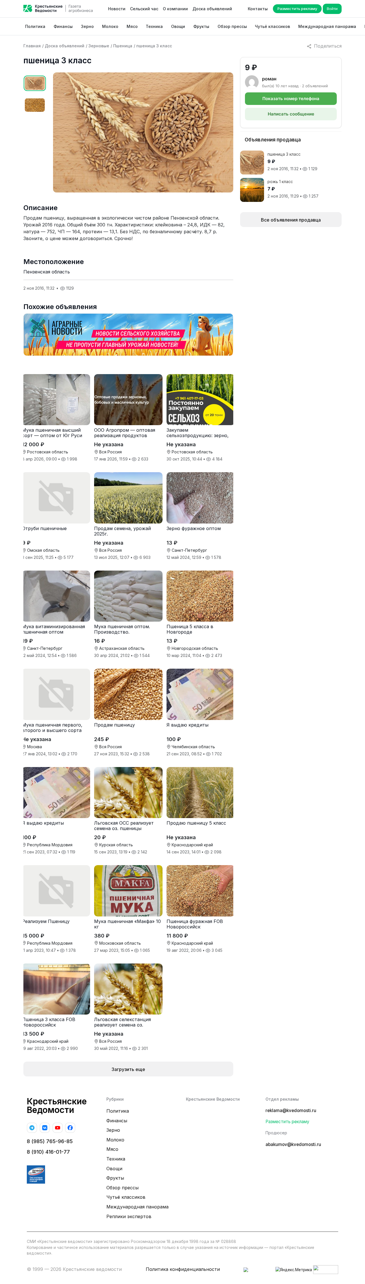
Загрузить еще (128, 1069)
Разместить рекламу (297, 8)
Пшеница (122, 45)
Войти (332, 8)
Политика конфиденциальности (183, 1269)
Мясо (132, 26)
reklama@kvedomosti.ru (290, 1110)
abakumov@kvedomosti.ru (293, 1144)
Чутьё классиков (272, 26)
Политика (35, 26)
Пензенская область (46, 272)
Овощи (178, 26)
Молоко (110, 26)
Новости (116, 8)
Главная (32, 45)
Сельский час (144, 8)
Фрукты (201, 26)
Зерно (87, 26)
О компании (175, 8)
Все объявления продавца (291, 220)
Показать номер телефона (290, 98)
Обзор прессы (232, 26)
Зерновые (98, 45)
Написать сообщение (291, 114)
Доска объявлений (212, 8)
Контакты (258, 8)
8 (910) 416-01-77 (48, 1152)
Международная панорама (327, 26)
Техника (154, 26)
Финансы (63, 26)
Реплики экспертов (128, 1216)
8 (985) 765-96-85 (50, 1141)
